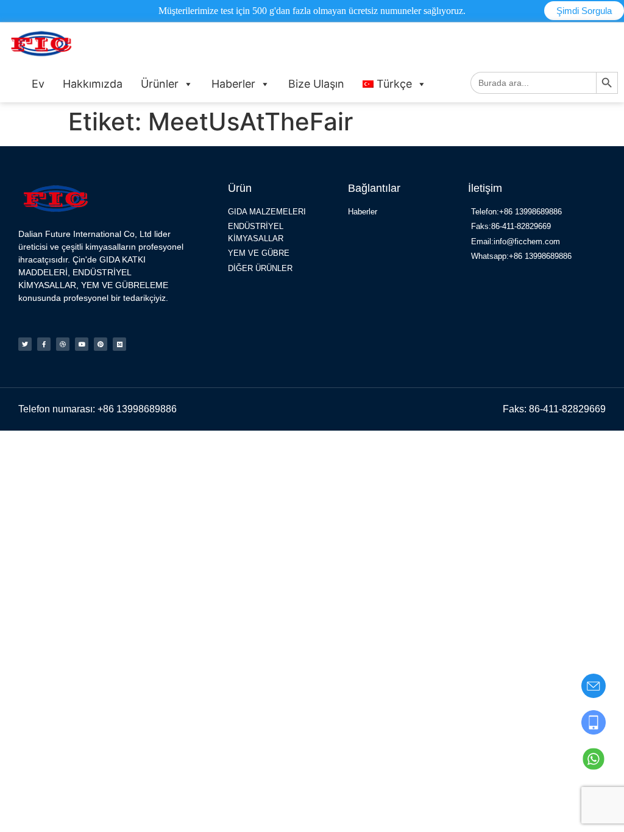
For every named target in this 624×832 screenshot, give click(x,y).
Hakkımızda (92, 83)
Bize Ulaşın (316, 83)
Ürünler (160, 83)
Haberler (233, 83)
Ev (38, 83)
